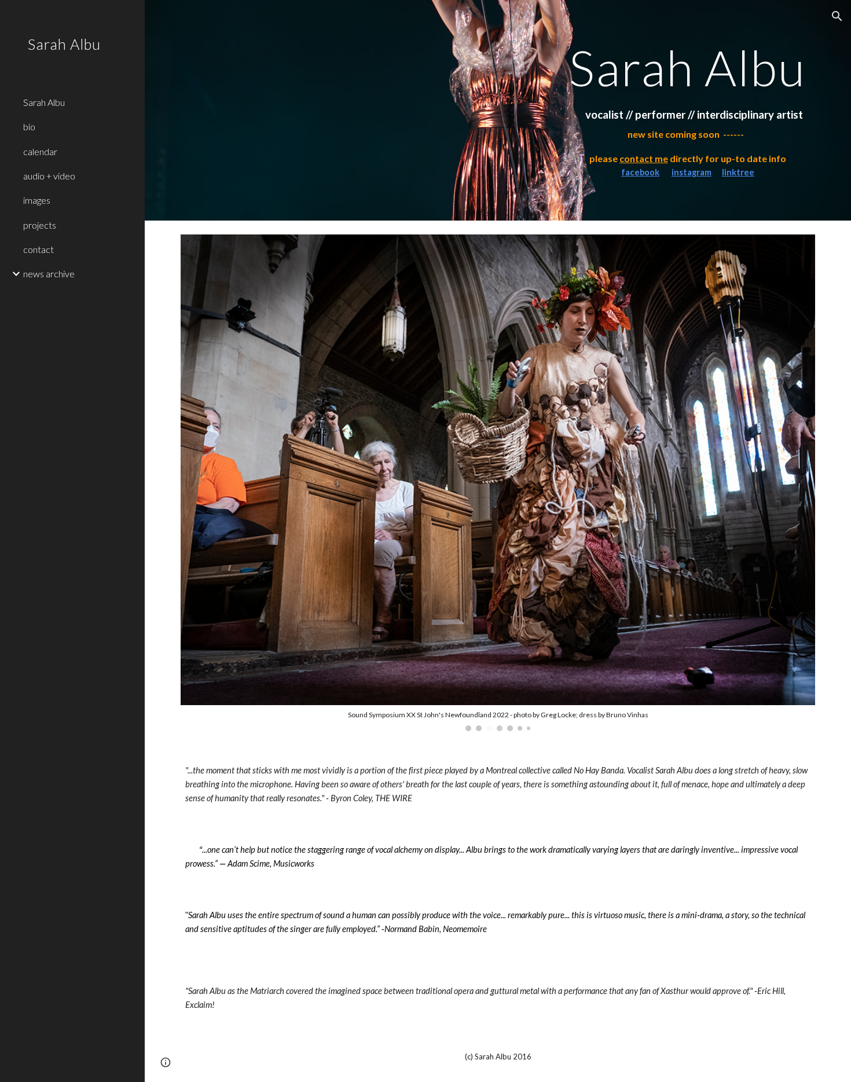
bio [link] (29, 126)
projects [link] (39, 224)
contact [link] (38, 249)
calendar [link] (40, 151)
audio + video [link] (49, 175)
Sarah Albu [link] (44, 102)
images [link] (36, 200)
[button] (837, 16)
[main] (687, 67)
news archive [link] (49, 273)
